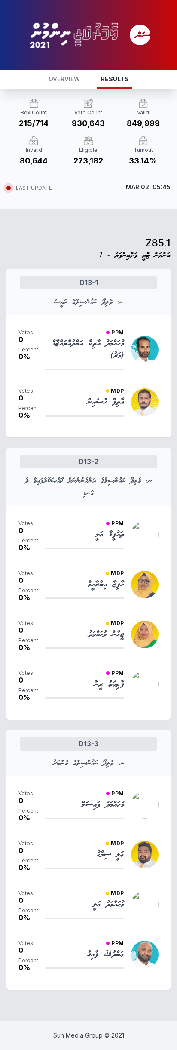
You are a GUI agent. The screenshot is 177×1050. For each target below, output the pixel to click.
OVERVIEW (64, 79)
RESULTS (115, 79)
